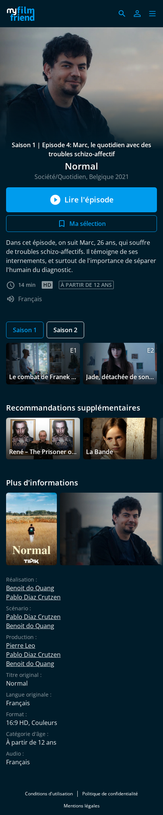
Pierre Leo (20, 645)
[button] (152, 13)
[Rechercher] (122, 13)
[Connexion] (137, 13)
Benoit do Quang (30, 588)
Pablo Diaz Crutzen (33, 597)
